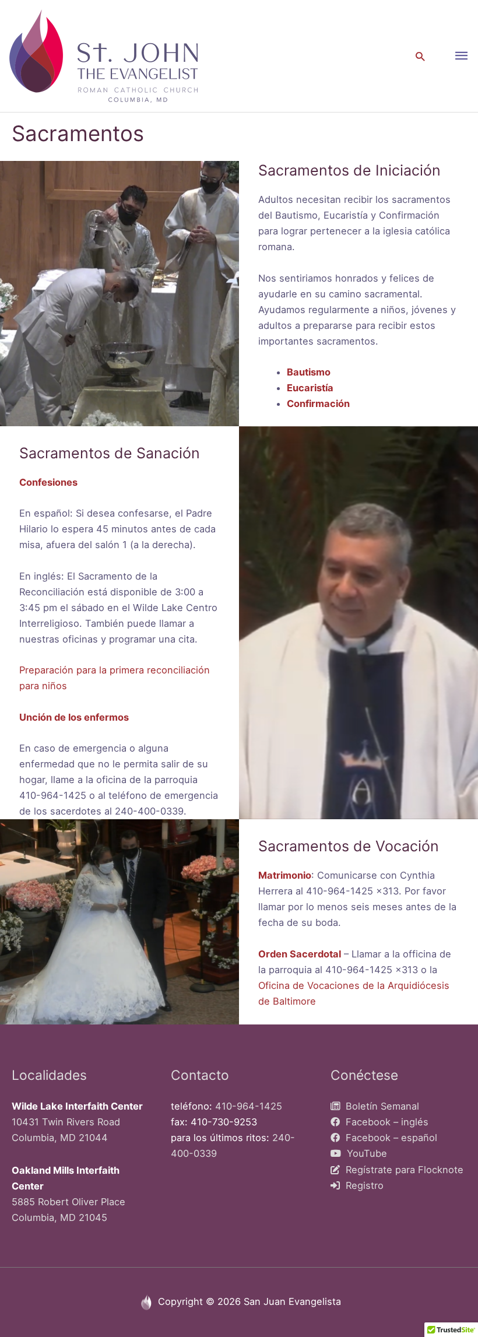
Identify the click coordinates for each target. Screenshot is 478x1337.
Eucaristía (310, 388)
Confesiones (48, 482)
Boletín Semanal (379, 1106)
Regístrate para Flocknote (401, 1169)
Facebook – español (388, 1137)
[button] (420, 56)
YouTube (364, 1153)
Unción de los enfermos (74, 717)
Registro (362, 1185)
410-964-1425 (248, 1106)
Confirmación (318, 403)
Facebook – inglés (384, 1122)
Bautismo (309, 372)
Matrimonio (284, 875)
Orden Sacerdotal (299, 954)
